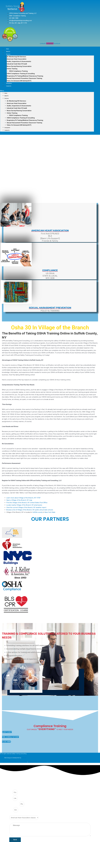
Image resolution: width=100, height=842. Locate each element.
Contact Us (8, 86)
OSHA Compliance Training (18, 71)
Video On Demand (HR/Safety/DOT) (19, 81)
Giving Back (9, 83)
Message (12, 821)
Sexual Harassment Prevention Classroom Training (24, 78)
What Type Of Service (16, 814)
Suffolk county (38, 512)
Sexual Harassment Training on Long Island (15, 762)
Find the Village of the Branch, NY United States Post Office (26, 502)
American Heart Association (16, 59)
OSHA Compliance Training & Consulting (21, 73)
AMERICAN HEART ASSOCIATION (50, 230)
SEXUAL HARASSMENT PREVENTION (50, 307)
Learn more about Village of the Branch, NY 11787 (23, 498)
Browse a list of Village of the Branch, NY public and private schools (29, 510)
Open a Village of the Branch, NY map (19, 500)
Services (8, 54)
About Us (8, 51)
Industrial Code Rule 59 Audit (17, 64)
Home (7, 48)
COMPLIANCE (50, 270)
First (10, 792)
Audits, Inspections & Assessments (19, 61)
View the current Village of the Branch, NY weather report (26, 507)
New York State (50, 512)
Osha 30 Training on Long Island (37, 762)
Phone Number (14, 804)
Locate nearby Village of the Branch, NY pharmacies (24, 505)
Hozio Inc (23, 757)
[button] (47, 90)
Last (10, 798)
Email (11, 810)
